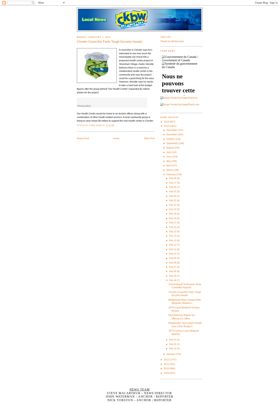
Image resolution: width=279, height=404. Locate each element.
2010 (167, 368)
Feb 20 (173, 209)
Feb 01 (173, 348)
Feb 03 (173, 339)
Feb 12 (173, 245)
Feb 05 (173, 276)
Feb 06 (173, 271)
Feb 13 (173, 240)
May (168, 161)
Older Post (149, 138)
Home (116, 138)
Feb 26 (173, 187)
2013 (167, 126)
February (171, 174)
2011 (167, 364)
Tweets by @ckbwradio (172, 41)
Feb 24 (173, 196)
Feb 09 (173, 258)
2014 (167, 121)
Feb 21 (173, 205)
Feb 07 (173, 267)
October (170, 139)
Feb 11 (173, 249)
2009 (167, 373)
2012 (167, 359)
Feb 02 (173, 344)
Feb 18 (173, 218)
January (170, 354)
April (169, 165)
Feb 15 (173, 231)
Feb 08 (173, 262)
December (172, 130)
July (168, 152)
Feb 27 (173, 183)
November (172, 134)
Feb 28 (173, 178)
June (169, 156)
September (172, 143)
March (169, 170)
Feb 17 (173, 222)
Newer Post (83, 138)
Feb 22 (173, 200)
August (170, 147)
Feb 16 (173, 227)
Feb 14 (173, 236)
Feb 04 (173, 280)
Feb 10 (173, 253)
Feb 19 (173, 213)
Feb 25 (173, 191)
